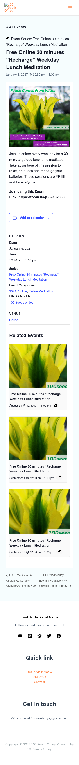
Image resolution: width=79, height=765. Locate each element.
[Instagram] (30, 636)
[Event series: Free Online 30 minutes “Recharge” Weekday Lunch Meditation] (55, 405)
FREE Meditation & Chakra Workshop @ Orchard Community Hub (21, 580)
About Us (39, 677)
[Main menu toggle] (70, 7)
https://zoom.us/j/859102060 (41, 197)
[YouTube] (20, 636)
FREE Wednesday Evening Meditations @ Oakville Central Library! (54, 580)
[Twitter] (49, 636)
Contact (39, 682)
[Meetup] (39, 636)
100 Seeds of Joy (21, 302)
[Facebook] (59, 636)
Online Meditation (41, 291)
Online (22, 291)
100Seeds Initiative (39, 672)
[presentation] (38, 366)
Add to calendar (32, 217)
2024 (12, 291)
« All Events (16, 26)
